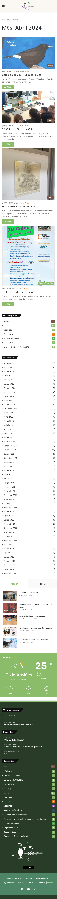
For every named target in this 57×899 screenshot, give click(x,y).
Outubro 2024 (10, 454)
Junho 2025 (9, 421)
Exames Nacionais (11, 338)
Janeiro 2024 (9, 491)
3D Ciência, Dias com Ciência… (20, 129)
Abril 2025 (8, 429)
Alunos (6, 321)
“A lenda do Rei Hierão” (29, 592)
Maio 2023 (8, 516)
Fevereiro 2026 (10, 388)
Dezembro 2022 (10, 528)
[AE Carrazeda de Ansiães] (28, 6)
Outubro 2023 (10, 503)
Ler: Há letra (9, 784)
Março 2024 (9, 483)
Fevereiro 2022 (10, 561)
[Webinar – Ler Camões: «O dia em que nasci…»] (10, 608)
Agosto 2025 (9, 413)
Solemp (50, 882)
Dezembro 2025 (10, 396)
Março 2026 (9, 384)
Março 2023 (9, 520)
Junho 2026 (9, 372)
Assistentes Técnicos (13, 810)
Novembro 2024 (10, 450)
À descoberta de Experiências (32, 616)
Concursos (8, 334)
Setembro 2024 (10, 458)
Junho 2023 (9, 512)
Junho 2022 (9, 549)
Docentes (8, 806)
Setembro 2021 (10, 573)
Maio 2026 (8, 376)
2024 (12, 20)
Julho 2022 (8, 544)
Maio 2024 (8, 474)
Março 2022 (9, 557)
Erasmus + (8, 789)
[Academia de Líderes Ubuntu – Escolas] (10, 631)
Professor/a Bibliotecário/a (15, 814)
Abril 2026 (8, 380)
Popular (14, 584)
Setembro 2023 (10, 507)
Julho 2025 (8, 417)
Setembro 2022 (10, 540)
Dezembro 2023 (10, 495)
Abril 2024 (8, 479)
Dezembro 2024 (10, 446)
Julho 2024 (8, 466)
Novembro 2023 (10, 499)
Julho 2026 (8, 367)
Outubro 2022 (9, 536)
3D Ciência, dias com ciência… (20, 292)
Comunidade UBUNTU (13, 780)
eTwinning (8, 771)
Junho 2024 (9, 470)
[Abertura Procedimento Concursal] (10, 643)
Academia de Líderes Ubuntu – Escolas (35, 628)
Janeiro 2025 (9, 442)
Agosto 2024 (9, 462)
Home (6, 20)
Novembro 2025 (10, 400)
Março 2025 (9, 433)
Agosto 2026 (9, 363)
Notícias (7, 326)
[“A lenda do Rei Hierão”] (10, 596)
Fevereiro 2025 (10, 437)
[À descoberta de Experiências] (10, 620)
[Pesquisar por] (53, 7)
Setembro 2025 (10, 409)
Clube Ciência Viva (12, 775)
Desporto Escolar (11, 343)
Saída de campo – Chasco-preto (21, 74)
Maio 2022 (8, 553)
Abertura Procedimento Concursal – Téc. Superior (25, 819)
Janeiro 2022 (9, 565)
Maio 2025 (8, 425)
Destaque (8, 330)
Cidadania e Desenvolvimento (16, 347)
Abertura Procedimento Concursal (33, 639)
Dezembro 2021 (10, 569)
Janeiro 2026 (9, 392)
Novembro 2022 (10, 532)
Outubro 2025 (9, 404)
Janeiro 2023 (9, 524)
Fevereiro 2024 (10, 487)
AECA (6, 71)
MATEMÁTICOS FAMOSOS (19, 206)
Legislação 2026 (11, 827)
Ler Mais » (8, 87)
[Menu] (3, 7)
